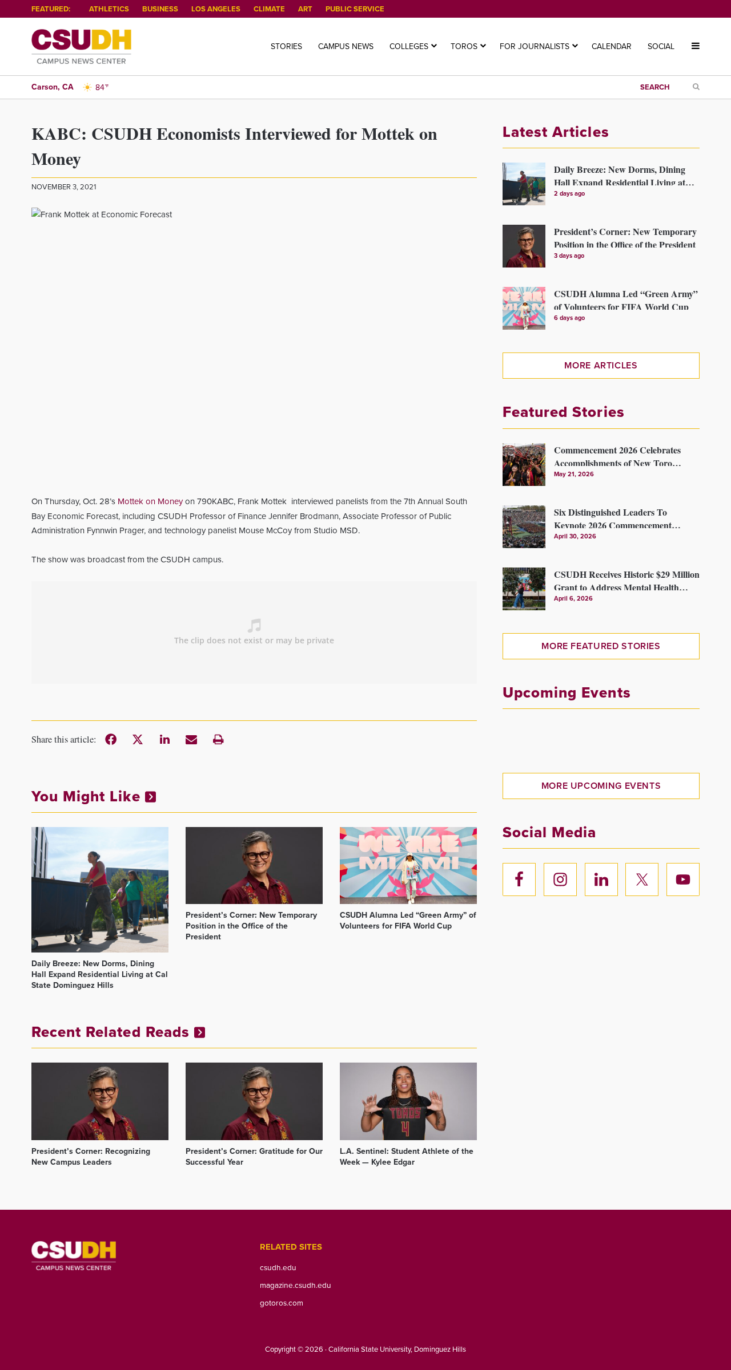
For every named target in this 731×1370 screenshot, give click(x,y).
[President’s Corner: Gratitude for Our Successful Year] (254, 1101)
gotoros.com (281, 1302)
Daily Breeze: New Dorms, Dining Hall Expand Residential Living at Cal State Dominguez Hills (99, 974)
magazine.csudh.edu (295, 1285)
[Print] (218, 739)
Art (305, 8)
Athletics (109, 8)
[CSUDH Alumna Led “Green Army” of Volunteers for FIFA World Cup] (408, 865)
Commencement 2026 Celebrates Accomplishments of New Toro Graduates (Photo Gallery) (617, 454)
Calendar (612, 46)
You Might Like (88, 796)
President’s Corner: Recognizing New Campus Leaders (90, 1156)
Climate (269, 8)
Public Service (355, 8)
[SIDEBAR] (691, 46)
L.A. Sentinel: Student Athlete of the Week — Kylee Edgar (406, 1156)
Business (160, 8)
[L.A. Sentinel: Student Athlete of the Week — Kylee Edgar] (408, 1101)
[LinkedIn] (164, 739)
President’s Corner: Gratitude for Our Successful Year (254, 1156)
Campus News (345, 46)
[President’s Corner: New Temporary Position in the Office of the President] (254, 865)
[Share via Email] (191, 739)
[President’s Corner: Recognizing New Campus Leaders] (99, 1101)
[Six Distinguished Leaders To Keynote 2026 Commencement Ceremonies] (524, 526)
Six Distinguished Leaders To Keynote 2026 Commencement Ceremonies (613, 516)
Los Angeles (215, 8)
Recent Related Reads (112, 1032)
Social (661, 46)
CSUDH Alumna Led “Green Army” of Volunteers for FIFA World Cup (408, 920)
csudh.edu (278, 1267)
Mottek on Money (150, 501)
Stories (286, 46)
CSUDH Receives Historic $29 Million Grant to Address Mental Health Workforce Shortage (627, 579)
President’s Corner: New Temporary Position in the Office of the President (251, 926)
